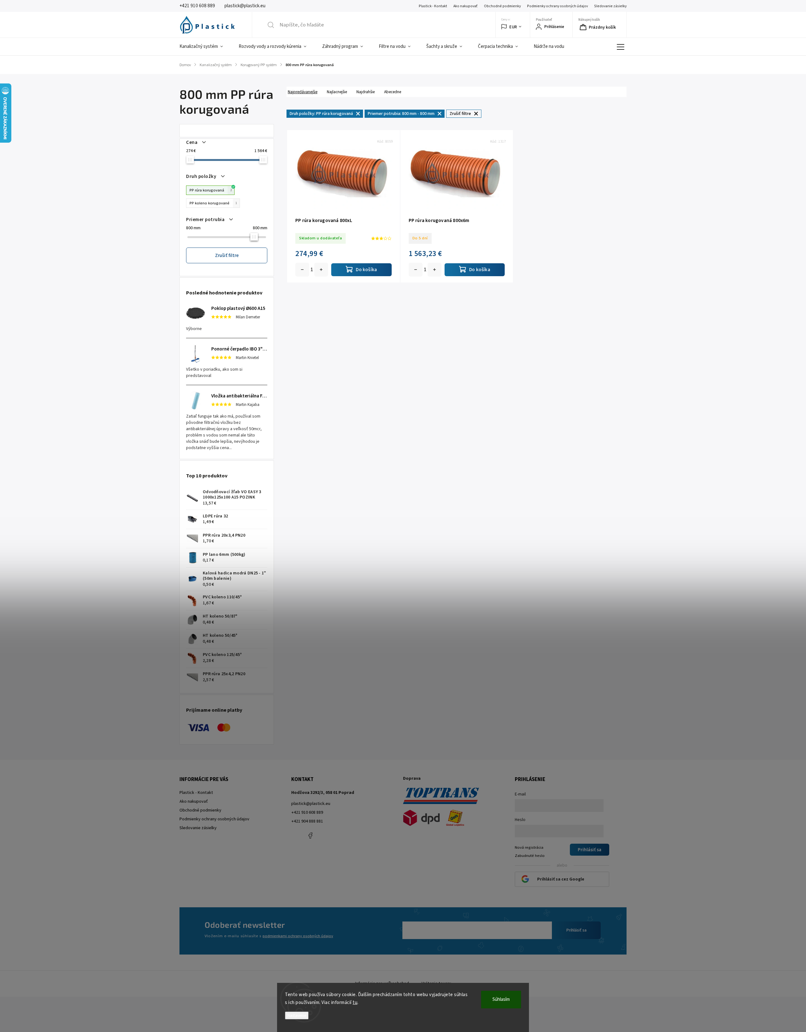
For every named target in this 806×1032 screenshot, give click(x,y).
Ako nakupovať (465, 6)
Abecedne (392, 92)
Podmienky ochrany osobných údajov (557, 6)
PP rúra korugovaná (211, 190)
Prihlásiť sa (576, 930)
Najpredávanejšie (302, 92)
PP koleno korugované (213, 203)
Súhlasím (501, 999)
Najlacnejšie (337, 92)
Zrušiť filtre (227, 255)
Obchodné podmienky (502, 6)
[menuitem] (205, 46)
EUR (513, 27)
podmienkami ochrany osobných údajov (298, 936)
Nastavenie (296, 1015)
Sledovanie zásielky (610, 6)
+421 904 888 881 (307, 821)
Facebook (310, 835)
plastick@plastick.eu (310, 804)
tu (355, 1002)
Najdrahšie (365, 92)
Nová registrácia (529, 847)
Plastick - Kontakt (433, 6)
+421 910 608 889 (307, 812)
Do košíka (321, 270)
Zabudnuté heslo (530, 855)
